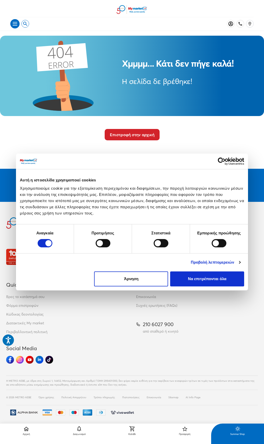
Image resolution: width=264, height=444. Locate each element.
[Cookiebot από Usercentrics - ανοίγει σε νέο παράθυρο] (221, 161)
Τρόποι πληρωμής (104, 397)
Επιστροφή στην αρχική (132, 134)
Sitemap (173, 397)
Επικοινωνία (146, 296)
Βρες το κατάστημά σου (25, 296)
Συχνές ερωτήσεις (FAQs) (156, 305)
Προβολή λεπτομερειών (212, 262)
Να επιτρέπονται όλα (207, 279)
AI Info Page (193, 397)
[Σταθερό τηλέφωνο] (240, 24)
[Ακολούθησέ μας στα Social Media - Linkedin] (39, 360)
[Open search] (25, 24)
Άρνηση (131, 279)
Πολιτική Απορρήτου (73, 397)
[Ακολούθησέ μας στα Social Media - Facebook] (10, 360)
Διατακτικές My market (25, 323)
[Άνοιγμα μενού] (15, 23)
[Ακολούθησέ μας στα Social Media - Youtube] (30, 360)
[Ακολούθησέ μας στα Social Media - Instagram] (20, 360)
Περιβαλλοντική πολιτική (26, 332)
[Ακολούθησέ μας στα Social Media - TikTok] (49, 360)
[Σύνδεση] (231, 24)
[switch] (103, 243)
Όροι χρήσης (46, 397)
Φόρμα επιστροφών (22, 305)
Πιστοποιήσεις (130, 397)
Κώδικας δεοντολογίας (25, 314)
